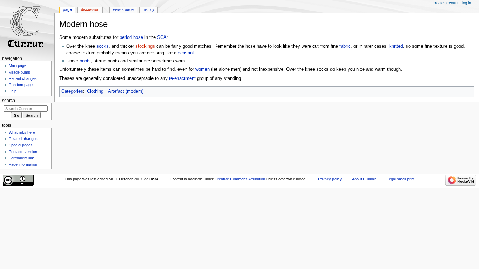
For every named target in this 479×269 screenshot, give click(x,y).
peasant (186, 52)
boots (85, 60)
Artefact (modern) (125, 91)
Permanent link (21, 158)
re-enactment (182, 78)
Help (12, 91)
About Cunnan (364, 179)
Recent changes (23, 78)
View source (123, 9)
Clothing (95, 91)
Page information (23, 164)
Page (67, 9)
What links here (22, 132)
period (126, 37)
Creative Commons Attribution (240, 179)
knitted (396, 46)
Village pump (19, 72)
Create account (445, 3)
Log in (466, 3)
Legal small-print (400, 179)
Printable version (23, 152)
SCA (162, 37)
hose (138, 37)
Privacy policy (330, 179)
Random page (21, 85)
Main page (17, 65)
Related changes (23, 139)
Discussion (90, 9)
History (148, 9)
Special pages (21, 145)
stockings (145, 46)
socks (102, 46)
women (202, 69)
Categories (72, 91)
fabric (345, 46)
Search (8, 100)
